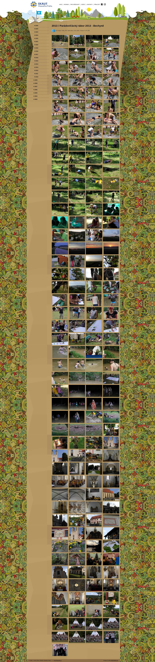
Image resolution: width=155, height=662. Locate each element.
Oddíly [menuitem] (83, 4)
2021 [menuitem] (36, 41)
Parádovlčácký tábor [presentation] (60, 41)
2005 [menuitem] (36, 93)
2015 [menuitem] (36, 61)
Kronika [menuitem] (66, 4)
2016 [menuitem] (36, 57)
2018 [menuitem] (36, 51)
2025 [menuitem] (36, 28)
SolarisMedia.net (114, 660)
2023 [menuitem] (36, 35)
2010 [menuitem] (36, 77)
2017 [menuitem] (36, 54)
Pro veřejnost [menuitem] (75, 4)
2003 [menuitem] (36, 99)
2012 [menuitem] (36, 70)
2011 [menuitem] (36, 73)
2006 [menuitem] (36, 89)
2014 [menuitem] (36, 64)
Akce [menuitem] (60, 4)
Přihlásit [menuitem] (97, 4)
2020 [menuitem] (36, 44)
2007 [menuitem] (36, 86)
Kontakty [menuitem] (90, 4)
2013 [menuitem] (36, 67)
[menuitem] (102, 4)
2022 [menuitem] (36, 38)
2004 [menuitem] (36, 96)
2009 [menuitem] (36, 80)
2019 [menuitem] (36, 48)
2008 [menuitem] (36, 83)
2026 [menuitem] (36, 25)
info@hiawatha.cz (58, 660)
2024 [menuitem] (36, 32)
